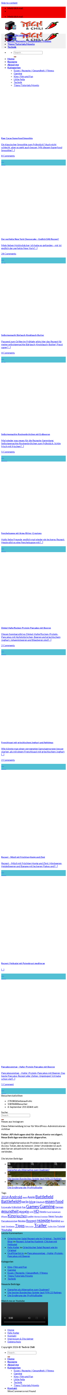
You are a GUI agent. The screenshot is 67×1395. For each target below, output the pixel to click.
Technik (18, 82)
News (51, 1216)
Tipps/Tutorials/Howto (26, 85)
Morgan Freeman (41, 1216)
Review (22, 1220)
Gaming (18, 73)
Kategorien (14, 67)
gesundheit (10, 1211)
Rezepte (12, 61)
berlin (25, 1201)
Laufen (30, 1216)
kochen (21, 1216)
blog (32, 1201)
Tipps (20, 1225)
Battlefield (44, 1196)
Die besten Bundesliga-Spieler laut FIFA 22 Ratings (34, 1178)
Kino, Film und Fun (23, 76)
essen (50, 1201)
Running (55, 1220)
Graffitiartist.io (15, 1253)
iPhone (4, 1216)
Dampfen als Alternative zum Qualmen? (28, 1169)
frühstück (16, 1207)
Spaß (3, 1226)
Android (15, 1197)
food (59, 1201)
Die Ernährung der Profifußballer (25, 1187)
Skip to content (9, 2)
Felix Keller (13, 1247)
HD (36, 1211)
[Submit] (15, 56)
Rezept (31, 1220)
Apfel (25, 1197)
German (59, 1207)
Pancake (59, 1216)
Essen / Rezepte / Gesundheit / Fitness (34, 70)
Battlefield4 (11, 1201)
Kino (12, 1215)
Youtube (6, 1230)
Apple (31, 1197)
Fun (24, 1207)
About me (13, 64)
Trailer (40, 1225)
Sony (62, 1221)
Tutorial (61, 1226)
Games (32, 1206)
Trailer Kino (52, 1226)
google (24, 1211)
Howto (43, 1211)
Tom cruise (29, 1226)
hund (49, 1212)
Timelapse (10, 1226)
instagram (56, 1212)
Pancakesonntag (9, 1221)
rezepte (43, 1220)
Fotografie (6, 1207)
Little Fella (19, 79)
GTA (31, 1212)
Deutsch (40, 1201)
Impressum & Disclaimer (20, 1338)
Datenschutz (14, 1341)
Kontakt (11, 1335)
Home (10, 58)
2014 (5, 1197)
